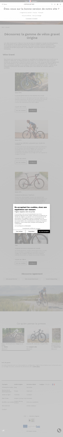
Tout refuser (19, 231)
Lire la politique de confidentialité (23, 225)
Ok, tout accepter (44, 231)
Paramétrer (31, 231)
